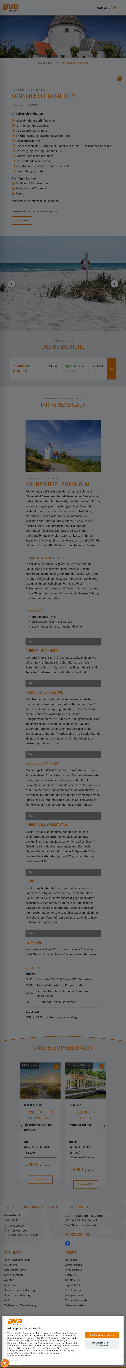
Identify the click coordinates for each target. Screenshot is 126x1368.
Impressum (12, 1360)
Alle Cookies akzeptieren (102, 1335)
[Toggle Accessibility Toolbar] (5, 1363)
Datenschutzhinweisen (18, 1355)
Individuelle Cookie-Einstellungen (102, 1344)
